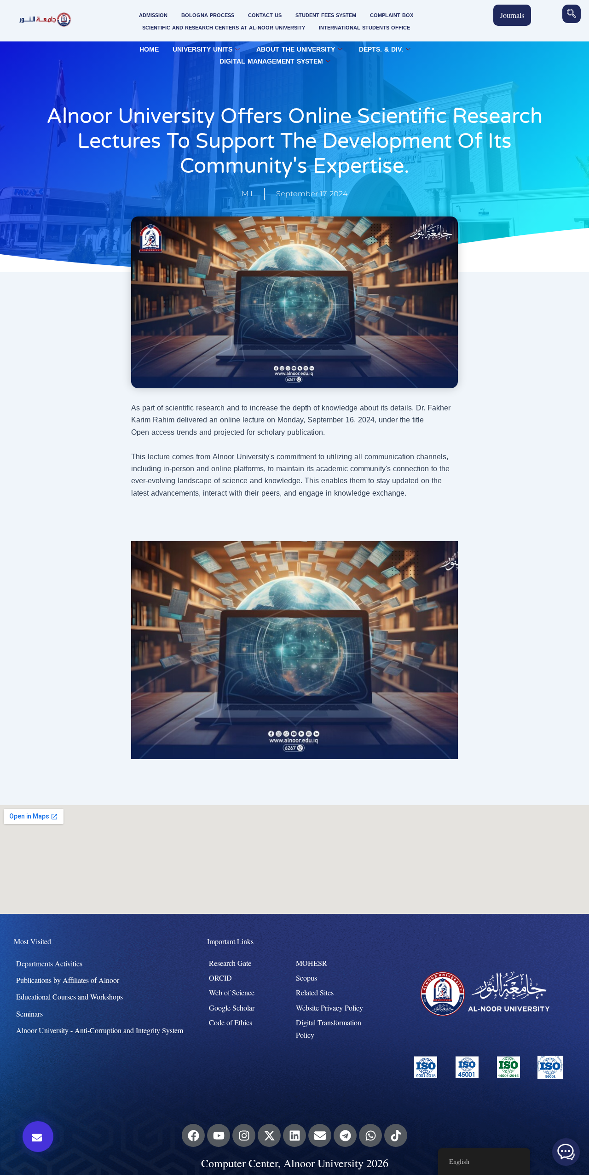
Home (149, 50)
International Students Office (364, 28)
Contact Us (265, 15)
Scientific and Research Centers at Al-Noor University (223, 28)
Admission (153, 15)
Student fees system (325, 15)
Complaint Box (391, 15)
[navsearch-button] (571, 14)
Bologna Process (207, 15)
